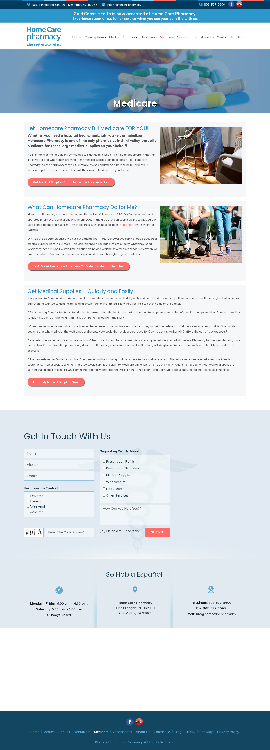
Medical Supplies (122, 37)
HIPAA (190, 732)
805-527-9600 (214, 4)
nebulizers (126, 224)
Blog (240, 37)
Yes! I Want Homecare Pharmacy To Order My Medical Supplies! (78, 266)
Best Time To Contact (41, 488)
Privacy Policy (228, 732)
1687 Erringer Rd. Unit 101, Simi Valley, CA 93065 (64, 4)
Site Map (206, 732)
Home (77, 37)
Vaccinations (187, 37)
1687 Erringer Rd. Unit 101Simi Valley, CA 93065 (135, 608)
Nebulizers (148, 37)
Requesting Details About (119, 451)
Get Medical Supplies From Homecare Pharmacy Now (71, 182)
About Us (207, 37)
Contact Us (225, 37)
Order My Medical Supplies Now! (56, 382)
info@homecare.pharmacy (124, 4)
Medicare (167, 37)
